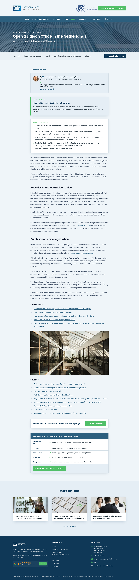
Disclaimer (89, 576)
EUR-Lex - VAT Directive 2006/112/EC (48, 391)
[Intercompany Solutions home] (26, 8)
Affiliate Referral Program (48, 576)
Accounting (57, 552)
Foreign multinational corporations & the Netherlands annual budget (62, 309)
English (109, 19)
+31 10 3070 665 (99, 556)
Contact (55, 566)
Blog (73, 19)
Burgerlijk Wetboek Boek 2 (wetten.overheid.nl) (53, 406)
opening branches (83, 225)
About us (82, 19)
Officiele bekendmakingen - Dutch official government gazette (60, 387)
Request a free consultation (112, 8)
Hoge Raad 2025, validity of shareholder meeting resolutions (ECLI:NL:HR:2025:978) (68, 402)
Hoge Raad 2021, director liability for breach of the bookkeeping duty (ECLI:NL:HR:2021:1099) (71, 398)
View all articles (69, 526)
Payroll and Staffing (60, 555)
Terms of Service (79, 576)
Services (56, 19)
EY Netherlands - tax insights (45, 409)
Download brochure (116, 56)
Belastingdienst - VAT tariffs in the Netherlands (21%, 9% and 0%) (60, 413)
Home (27, 19)
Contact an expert (96, 424)
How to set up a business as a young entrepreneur (54, 320)
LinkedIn (96, 562)
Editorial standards (47, 89)
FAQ (66, 19)
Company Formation (40, 19)
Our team (55, 563)
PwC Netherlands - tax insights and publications (53, 395)
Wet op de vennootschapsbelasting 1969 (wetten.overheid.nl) (59, 384)
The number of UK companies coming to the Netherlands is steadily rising (64, 316)
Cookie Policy (109, 576)
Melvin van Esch (18, 41)
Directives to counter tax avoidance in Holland (53, 312)
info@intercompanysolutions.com (106, 559)
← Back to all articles (38, 70)
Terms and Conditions (65, 576)
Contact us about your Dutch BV (49, 468)
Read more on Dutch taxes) (82, 253)
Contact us (96, 19)
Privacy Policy (99, 576)
